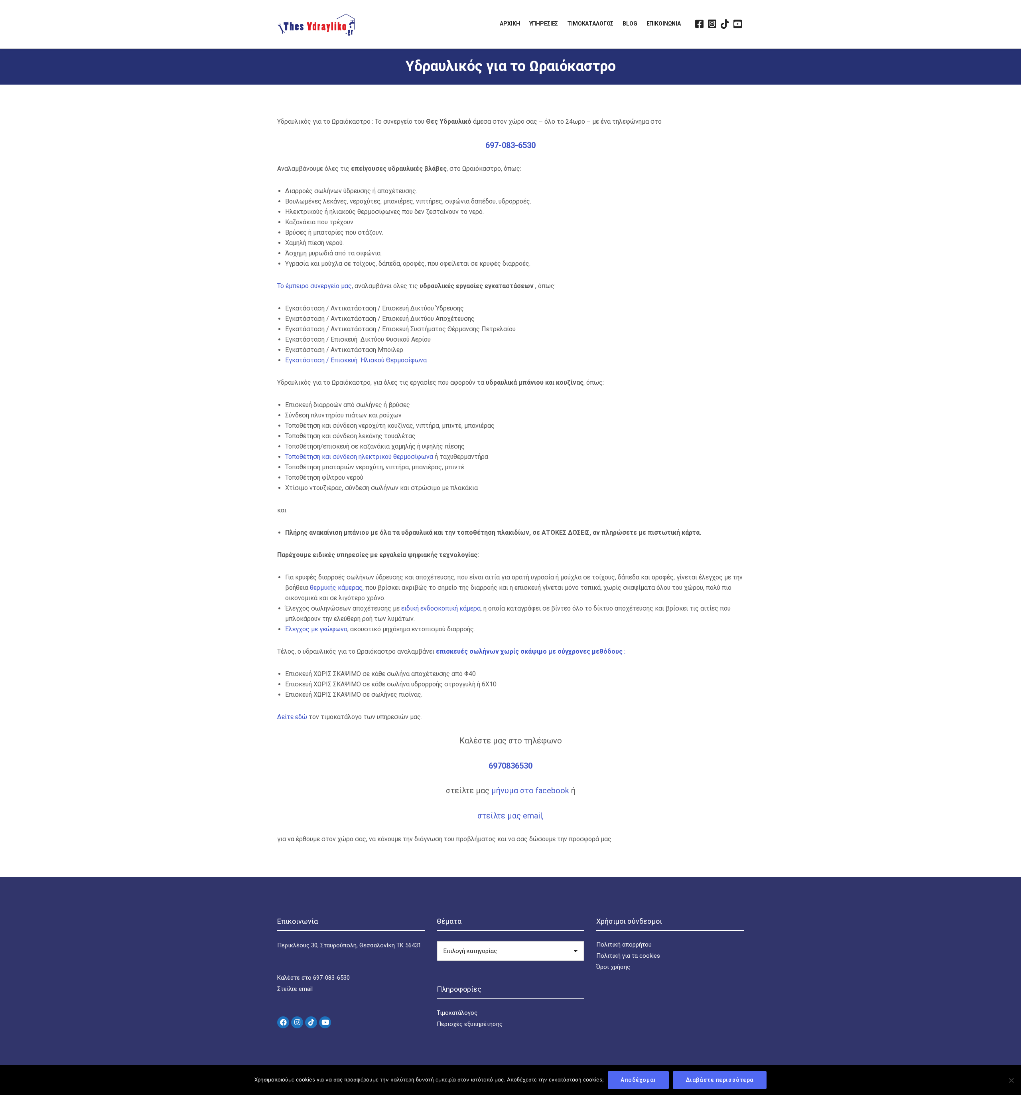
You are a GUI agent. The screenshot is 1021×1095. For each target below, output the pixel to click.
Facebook (699, 24)
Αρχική (510, 23)
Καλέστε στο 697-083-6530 (313, 977)
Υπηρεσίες (543, 23)
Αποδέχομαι (638, 1080)
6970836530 (510, 766)
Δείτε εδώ (293, 717)
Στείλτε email (295, 988)
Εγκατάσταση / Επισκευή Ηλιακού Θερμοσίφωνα (356, 360)
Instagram (712, 24)
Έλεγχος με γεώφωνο (316, 629)
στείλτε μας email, (510, 815)
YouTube (737, 24)
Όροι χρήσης (613, 966)
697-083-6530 (510, 145)
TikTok (724, 24)
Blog (630, 23)
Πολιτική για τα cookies (628, 955)
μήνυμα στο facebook (531, 790)
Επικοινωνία (664, 23)
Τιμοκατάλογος (590, 23)
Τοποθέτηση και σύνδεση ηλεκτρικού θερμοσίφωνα (359, 457)
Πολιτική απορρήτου (624, 944)
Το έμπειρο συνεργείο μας (314, 286)
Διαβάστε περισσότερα (720, 1080)
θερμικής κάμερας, (337, 587)
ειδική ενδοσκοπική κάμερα (441, 608)
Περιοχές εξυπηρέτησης (470, 1024)
